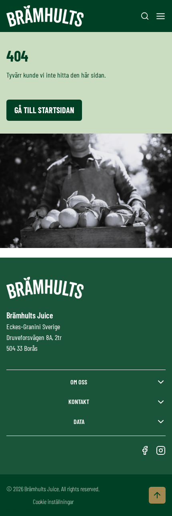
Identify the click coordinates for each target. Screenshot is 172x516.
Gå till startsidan (44, 110)
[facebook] (145, 450)
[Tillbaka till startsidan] (45, 16)
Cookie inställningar (53, 501)
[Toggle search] (144, 16)
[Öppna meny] (161, 16)
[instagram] (161, 450)
